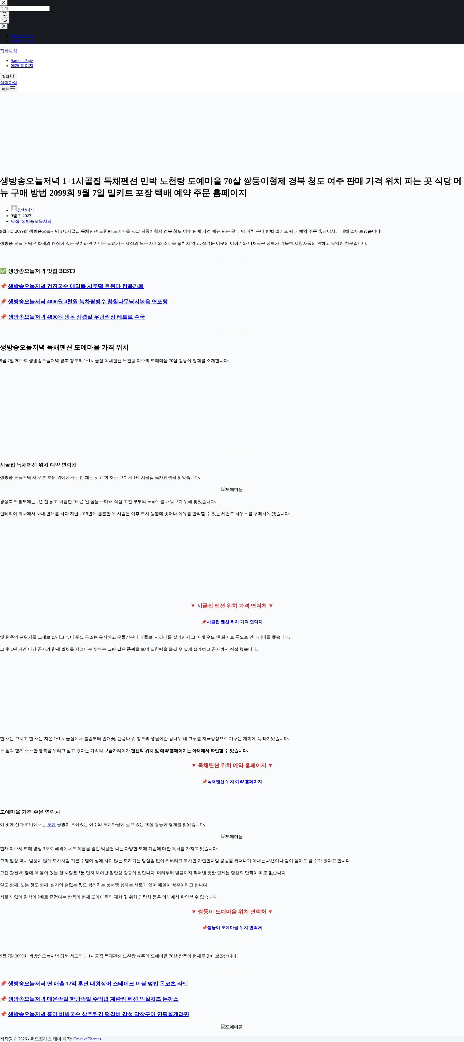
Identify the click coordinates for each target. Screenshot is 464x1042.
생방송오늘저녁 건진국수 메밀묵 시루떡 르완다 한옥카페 (76, 286)
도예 (51, 824)
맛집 (15, 221)
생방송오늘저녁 (36, 221)
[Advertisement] (232, 132)
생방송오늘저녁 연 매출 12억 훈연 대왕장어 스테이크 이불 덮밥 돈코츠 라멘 (98, 983)
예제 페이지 (22, 65)
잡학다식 (8, 51)
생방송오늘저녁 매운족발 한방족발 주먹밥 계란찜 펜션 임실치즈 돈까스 (93, 999)
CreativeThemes (87, 1039)
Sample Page (22, 60)
